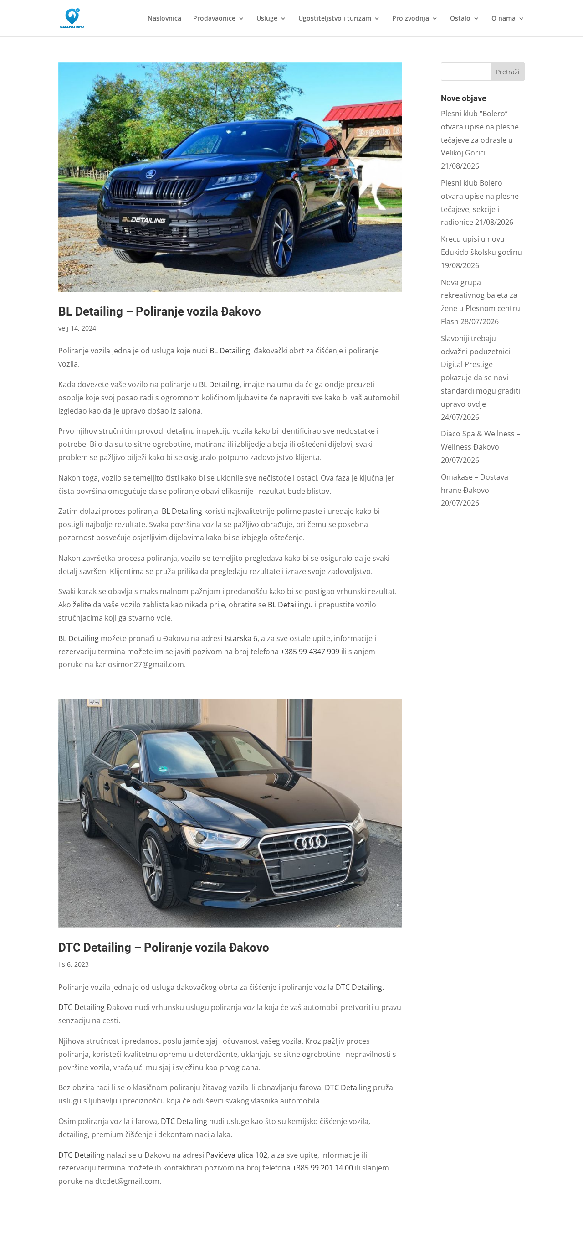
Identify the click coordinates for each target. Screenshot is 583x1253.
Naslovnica (164, 18)
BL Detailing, (231, 351)
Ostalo (460, 18)
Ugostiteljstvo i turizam (334, 18)
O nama (503, 18)
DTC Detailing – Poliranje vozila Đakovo (163, 947)
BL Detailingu (290, 605)
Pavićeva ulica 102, (237, 1155)
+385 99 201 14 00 (322, 1168)
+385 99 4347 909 (310, 652)
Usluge (266, 18)
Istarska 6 (241, 638)
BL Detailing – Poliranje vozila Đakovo (159, 311)
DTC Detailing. (360, 987)
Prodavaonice (214, 18)
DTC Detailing (82, 1007)
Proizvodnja (410, 18)
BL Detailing (219, 384)
